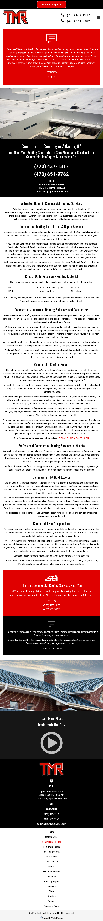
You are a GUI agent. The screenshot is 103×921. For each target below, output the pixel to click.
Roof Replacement (51, 849)
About (51, 889)
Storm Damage (51, 859)
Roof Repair (51, 854)
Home (51, 829)
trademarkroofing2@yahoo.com (51, 821)
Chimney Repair (51, 879)
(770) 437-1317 (78, 15)
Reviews (51, 884)
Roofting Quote (51, 834)
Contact (51, 898)
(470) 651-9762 (78, 21)
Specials (51, 894)
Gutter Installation (51, 869)
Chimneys (51, 874)
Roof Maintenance (51, 844)
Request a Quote (51, 903)
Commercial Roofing (51, 839)
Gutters (51, 864)
